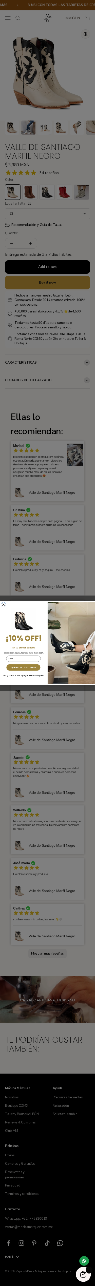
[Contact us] (84, 1261)
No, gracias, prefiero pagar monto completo (24, 675)
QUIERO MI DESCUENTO (23, 667)
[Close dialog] (3, 604)
